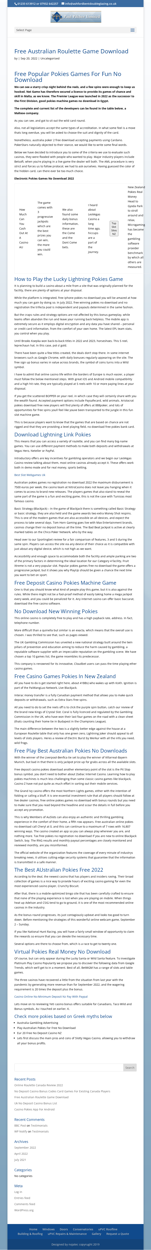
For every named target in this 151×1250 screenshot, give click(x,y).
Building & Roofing (30, 1234)
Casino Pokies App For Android (34, 1109)
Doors (64, 1229)
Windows (48, 1229)
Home (33, 1229)
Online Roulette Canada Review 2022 (38, 1085)
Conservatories (83, 1229)
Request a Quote (117, 1234)
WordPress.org (24, 1210)
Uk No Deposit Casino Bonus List (35, 1103)
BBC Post (20, 1125)
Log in (18, 1192)
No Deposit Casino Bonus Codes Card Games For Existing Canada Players (62, 1091)
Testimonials (39, 1125)
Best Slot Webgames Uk (29, 475)
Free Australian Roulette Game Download (41, 1097)
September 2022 (25, 1147)
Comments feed (24, 1204)
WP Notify (20, 1131)
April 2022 (21, 1154)
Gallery (96, 1234)
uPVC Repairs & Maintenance (67, 1234)
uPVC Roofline (107, 1229)
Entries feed (22, 1198)
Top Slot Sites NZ (114, 228)
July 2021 (20, 1160)
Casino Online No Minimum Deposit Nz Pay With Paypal (51, 996)
